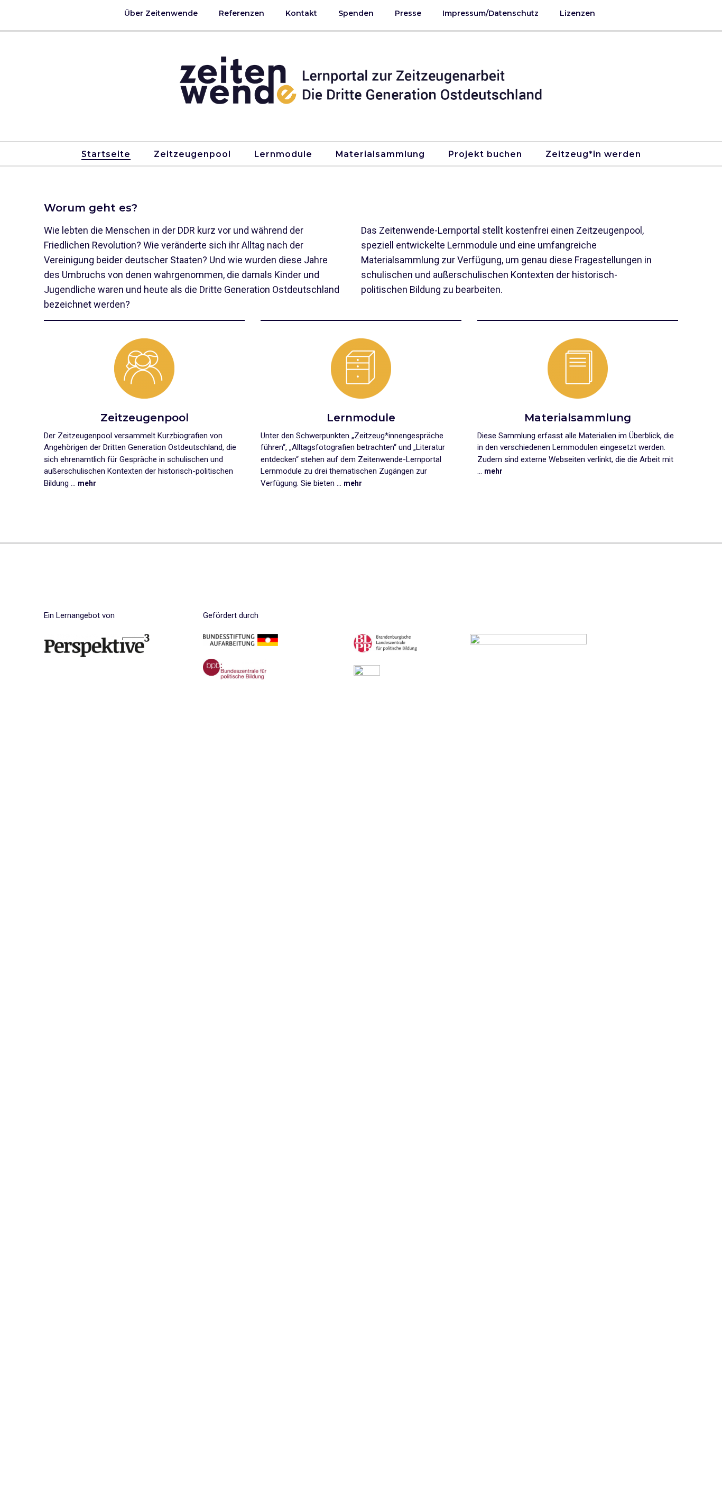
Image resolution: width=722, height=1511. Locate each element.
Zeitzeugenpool (192, 154)
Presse (408, 13)
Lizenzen (577, 13)
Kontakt (301, 13)
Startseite (106, 154)
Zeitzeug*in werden (593, 154)
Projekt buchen (485, 154)
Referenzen (241, 13)
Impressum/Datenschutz (490, 13)
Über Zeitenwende (161, 13)
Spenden (356, 13)
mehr (87, 483)
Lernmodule (283, 154)
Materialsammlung (380, 154)
